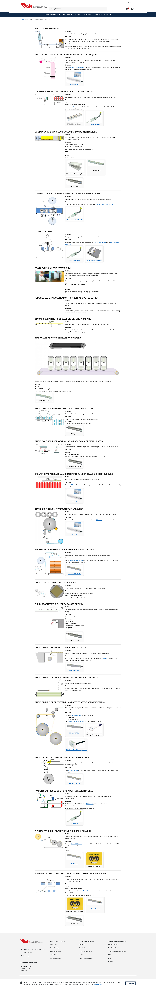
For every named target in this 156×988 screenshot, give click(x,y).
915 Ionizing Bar (73, 770)
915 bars (99, 520)
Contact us (131, 3)
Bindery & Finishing (52, 15)
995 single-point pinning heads (77, 721)
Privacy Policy (98, 984)
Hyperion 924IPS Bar (76, 560)
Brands (77, 15)
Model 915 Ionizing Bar (77, 67)
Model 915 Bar (74, 84)
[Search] (105, 9)
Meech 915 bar (87, 891)
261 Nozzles (89, 804)
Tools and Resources (102, 15)
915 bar (72, 485)
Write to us (26, 956)
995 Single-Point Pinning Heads (76, 750)
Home (22, 19)
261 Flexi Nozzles (94, 124)
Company (87, 15)
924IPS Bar (74, 864)
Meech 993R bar (76, 715)
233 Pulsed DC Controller (94, 261)
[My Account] (133, 9)
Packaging (67, 15)
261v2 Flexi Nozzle (100, 242)
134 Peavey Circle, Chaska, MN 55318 (34, 949)
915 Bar (74, 501)
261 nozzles (71, 107)
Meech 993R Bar (74, 670)
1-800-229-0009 (27, 953)
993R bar (105, 658)
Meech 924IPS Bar (76, 844)
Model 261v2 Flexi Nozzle (105, 204)
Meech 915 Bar (95, 909)
